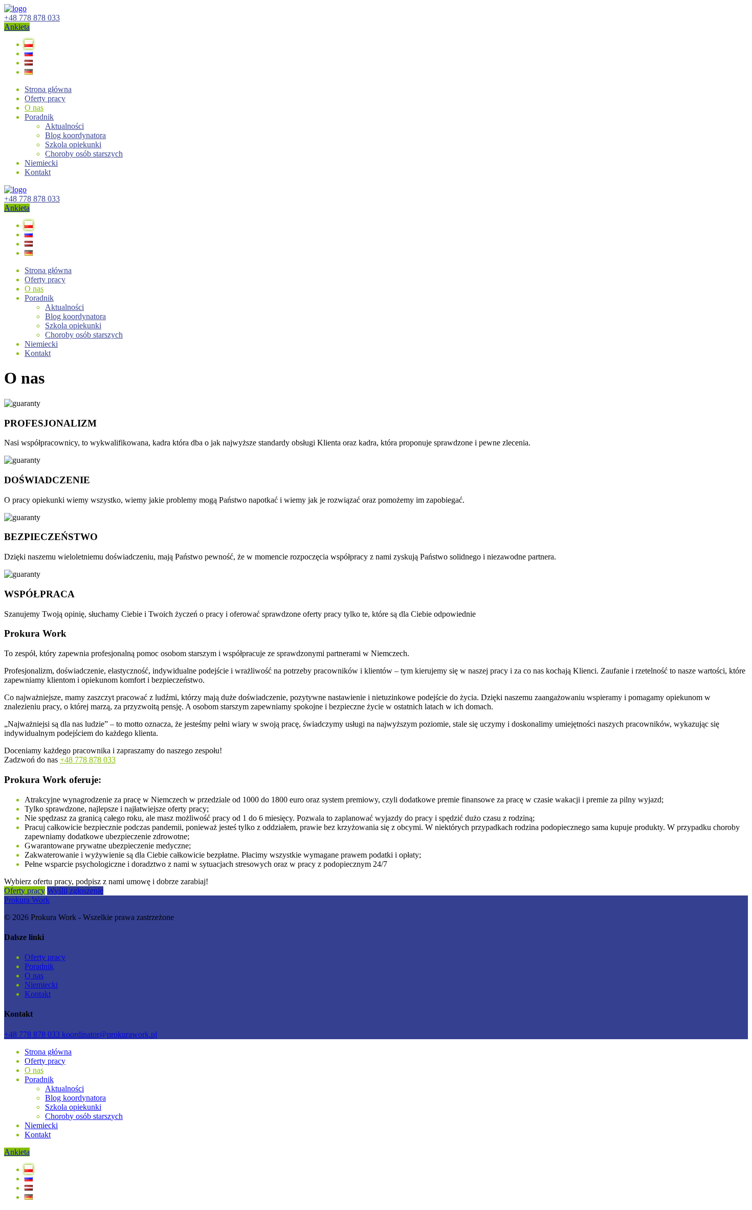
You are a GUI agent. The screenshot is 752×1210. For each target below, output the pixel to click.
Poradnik (39, 117)
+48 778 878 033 (32, 17)
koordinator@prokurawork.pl (109, 1034)
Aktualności (64, 126)
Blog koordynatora (75, 135)
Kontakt (38, 172)
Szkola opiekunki (73, 144)
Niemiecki (41, 163)
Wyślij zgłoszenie (75, 890)
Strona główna (48, 89)
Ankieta (17, 27)
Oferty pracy (24, 890)
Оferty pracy (45, 98)
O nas (34, 107)
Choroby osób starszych (84, 153)
